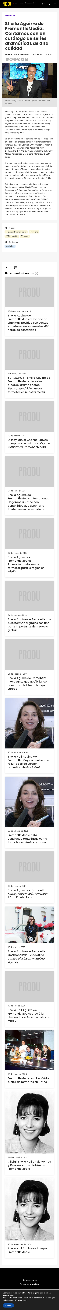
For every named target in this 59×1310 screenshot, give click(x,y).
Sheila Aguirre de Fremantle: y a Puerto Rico (28, 893)
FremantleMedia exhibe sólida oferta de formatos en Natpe (28, 1080)
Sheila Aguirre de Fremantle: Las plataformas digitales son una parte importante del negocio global (29, 624)
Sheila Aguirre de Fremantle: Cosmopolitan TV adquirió (27, 956)
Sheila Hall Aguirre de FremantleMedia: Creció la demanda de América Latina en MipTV (29, 1015)
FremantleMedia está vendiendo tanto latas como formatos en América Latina (27, 838)
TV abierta (34, 232)
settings (22, 1300)
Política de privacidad (29, 1284)
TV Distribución (12, 236)
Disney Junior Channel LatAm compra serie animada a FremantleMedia (29, 443)
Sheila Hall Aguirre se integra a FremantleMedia (29, 1250)
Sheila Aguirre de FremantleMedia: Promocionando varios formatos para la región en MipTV (26, 564)
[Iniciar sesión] (48, 4)
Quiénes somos (30, 1280)
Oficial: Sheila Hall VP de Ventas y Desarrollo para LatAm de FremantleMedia (29, 1165)
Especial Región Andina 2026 (25, 3)
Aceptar (8, 1305)
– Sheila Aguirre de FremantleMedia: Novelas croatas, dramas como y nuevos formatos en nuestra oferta (29, 385)
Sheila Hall (10, 246)
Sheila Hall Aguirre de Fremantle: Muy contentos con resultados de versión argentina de (28, 762)
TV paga (25, 236)
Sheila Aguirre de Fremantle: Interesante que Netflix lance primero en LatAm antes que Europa (27, 683)
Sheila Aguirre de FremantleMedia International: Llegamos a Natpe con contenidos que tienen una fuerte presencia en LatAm (28, 502)
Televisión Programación (16, 232)
